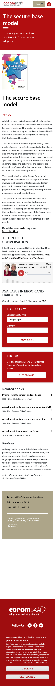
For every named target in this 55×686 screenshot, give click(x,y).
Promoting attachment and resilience (21, 394)
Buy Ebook (26, 375)
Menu (38, 4)
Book (10, 520)
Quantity (11, 325)
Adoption (20, 520)
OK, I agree (27, 677)
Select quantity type (16, 314)
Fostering (12, 526)
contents (19, 228)
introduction (10, 231)
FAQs (44, 301)
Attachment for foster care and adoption (24, 419)
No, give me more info (35, 663)
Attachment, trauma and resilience (20, 431)
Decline (27, 668)
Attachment (34, 520)
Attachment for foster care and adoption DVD (26, 406)
